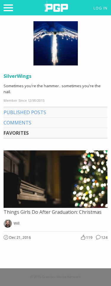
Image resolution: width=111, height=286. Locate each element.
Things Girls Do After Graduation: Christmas (53, 212)
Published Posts (25, 112)
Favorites (16, 133)
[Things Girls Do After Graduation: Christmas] (55, 206)
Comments (17, 122)
